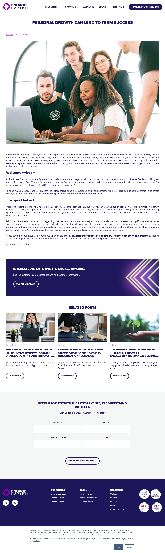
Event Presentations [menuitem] (119, 510)
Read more (15, 376)
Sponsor (70, 7)
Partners (118, 7)
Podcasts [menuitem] (114, 498)
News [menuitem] (112, 506)
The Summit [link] (51, 7)
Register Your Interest (145, 7)
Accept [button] (118, 547)
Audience (88, 7)
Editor (9, 35)
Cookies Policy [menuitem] (86, 502)
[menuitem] (58, 490)
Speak (102, 7)
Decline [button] (129, 547)
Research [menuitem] (114, 502)
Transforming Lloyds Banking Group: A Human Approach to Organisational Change (80, 353)
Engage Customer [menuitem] (58, 498)
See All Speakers (26, 284)
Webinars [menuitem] (114, 494)
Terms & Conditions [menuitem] (88, 498)
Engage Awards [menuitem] (57, 502)
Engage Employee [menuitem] (58, 494)
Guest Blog (11, 345)
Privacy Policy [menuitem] (86, 494)
